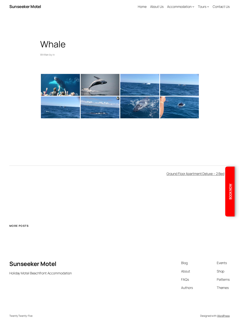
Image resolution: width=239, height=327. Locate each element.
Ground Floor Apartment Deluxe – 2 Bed (195, 173)
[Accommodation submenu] (193, 7)
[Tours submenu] (208, 7)
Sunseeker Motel (25, 6)
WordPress (223, 315)
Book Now (230, 191)
